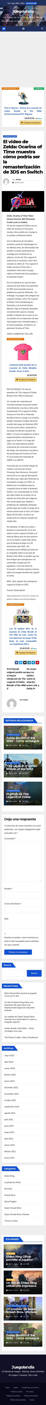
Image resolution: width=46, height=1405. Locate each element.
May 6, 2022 (13, 1264)
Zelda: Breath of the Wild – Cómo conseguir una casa (22, 741)
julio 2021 (8, 1119)
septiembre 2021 (11, 1107)
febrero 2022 (10, 1075)
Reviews (8, 1189)
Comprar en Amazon (32, 122)
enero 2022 (9, 1081)
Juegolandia (23, 11)
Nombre (8, 889)
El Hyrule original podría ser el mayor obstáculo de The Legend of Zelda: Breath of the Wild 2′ (16, 679)
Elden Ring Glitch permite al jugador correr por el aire (19, 1259)
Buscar (7, 965)
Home (7, 1387)
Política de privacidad (18, 1400)
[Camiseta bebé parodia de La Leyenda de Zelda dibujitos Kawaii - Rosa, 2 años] (23, 352)
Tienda (31, 1400)
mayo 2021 (9, 1132)
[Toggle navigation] (23, 29)
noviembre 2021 (11, 1094)
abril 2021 (8, 1139)
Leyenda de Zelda (10, 136)
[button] (42, 29)
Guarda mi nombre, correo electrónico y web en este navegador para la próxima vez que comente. (21, 941)
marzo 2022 (9, 1068)
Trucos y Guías (11, 1221)
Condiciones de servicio (30, 1387)
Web (6, 919)
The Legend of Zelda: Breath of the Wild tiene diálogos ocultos (22, 769)
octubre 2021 (10, 1100)
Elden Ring (9, 1176)
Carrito (15, 1387)
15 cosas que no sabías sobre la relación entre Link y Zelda (32, 679)
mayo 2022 (9, 1056)
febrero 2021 (10, 1151)
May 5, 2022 (13, 1316)
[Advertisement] (23, 55)
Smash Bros (9, 1195)
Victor (18, 179)
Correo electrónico (13, 904)
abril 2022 (8, 1062)
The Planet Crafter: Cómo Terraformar (21, 1037)
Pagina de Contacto (13, 1396)
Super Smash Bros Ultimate (16, 1214)
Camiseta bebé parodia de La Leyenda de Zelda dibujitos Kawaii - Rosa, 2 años (23, 368)
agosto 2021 (9, 1113)
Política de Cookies (31, 1396)
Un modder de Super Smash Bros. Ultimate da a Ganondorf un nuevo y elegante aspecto (20, 1019)
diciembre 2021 (11, 1088)
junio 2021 (9, 1126)
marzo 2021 (9, 1145)
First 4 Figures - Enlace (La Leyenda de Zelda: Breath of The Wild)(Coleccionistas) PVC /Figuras (23, 111)
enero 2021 (9, 1158)
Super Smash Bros (12, 1208)
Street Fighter (10, 1202)
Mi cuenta (29, 1392)
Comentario (10, 839)
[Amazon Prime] (38, 118)
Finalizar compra (17, 1392)
